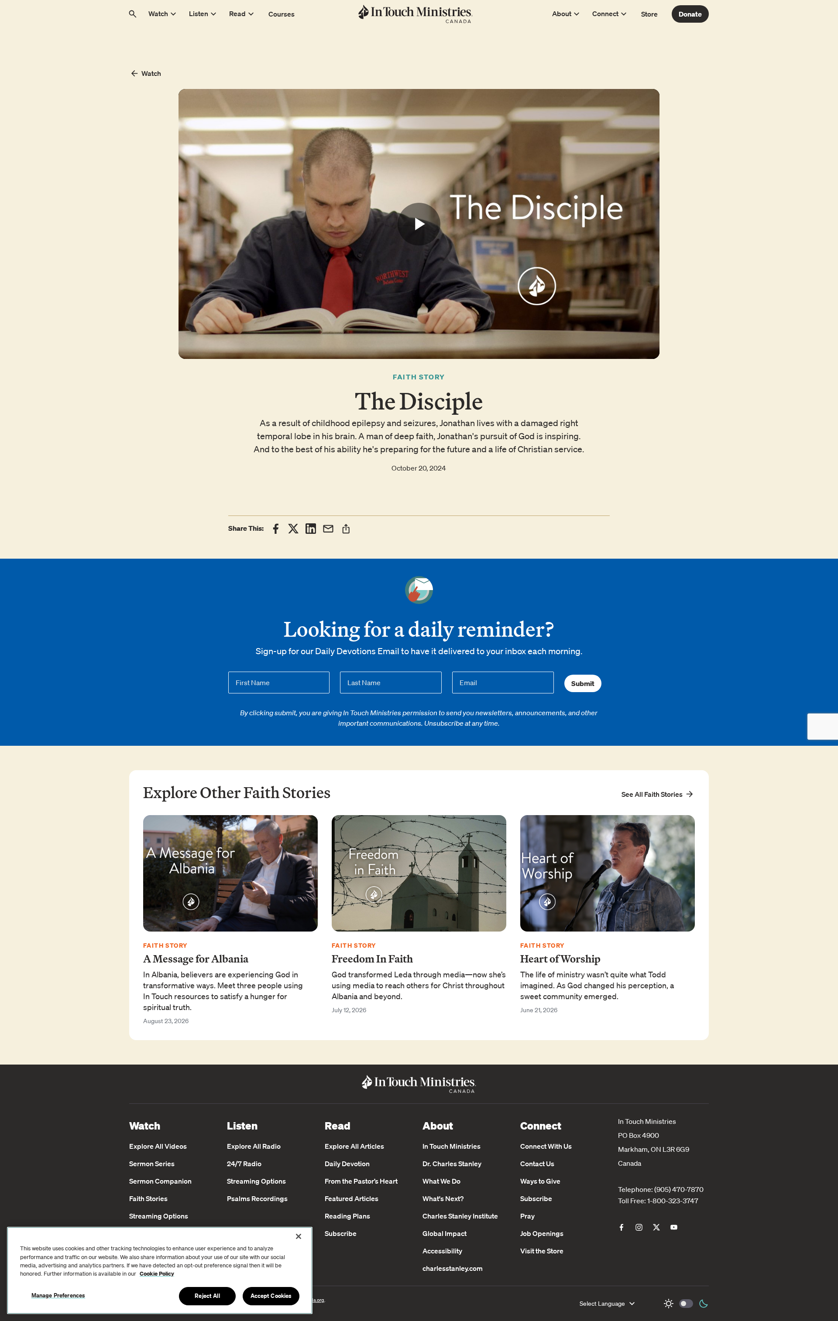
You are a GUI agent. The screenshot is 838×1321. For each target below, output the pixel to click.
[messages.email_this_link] (328, 528)
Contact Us (537, 1163)
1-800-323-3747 (672, 1200)
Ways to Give (540, 1181)
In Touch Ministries (451, 1146)
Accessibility (442, 1250)
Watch (151, 73)
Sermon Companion (160, 1181)
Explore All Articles (354, 1146)
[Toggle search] (132, 14)
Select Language (602, 1303)
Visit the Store (541, 1250)
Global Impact (444, 1233)
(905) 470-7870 (679, 1189)
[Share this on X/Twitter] (293, 528)
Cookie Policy (157, 1274)
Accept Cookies (271, 1296)
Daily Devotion (347, 1163)
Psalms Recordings (257, 1198)
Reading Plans (347, 1216)
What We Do (441, 1181)
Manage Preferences (58, 1295)
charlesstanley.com (452, 1268)
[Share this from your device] (345, 528)
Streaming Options (158, 1216)
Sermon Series (152, 1163)
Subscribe (341, 1233)
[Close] (298, 1236)
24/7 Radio (244, 1163)
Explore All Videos (158, 1146)
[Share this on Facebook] (276, 528)
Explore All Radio (254, 1146)
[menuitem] (621, 1227)
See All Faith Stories (652, 794)
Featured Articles (351, 1198)
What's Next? (443, 1198)
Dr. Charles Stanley (451, 1163)
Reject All (207, 1296)
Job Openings (541, 1233)
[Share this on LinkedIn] (311, 528)
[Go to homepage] (415, 14)
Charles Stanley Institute (460, 1216)
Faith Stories (148, 1198)
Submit (582, 683)
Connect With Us (546, 1146)
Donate (690, 14)
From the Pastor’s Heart (361, 1181)
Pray (527, 1216)
